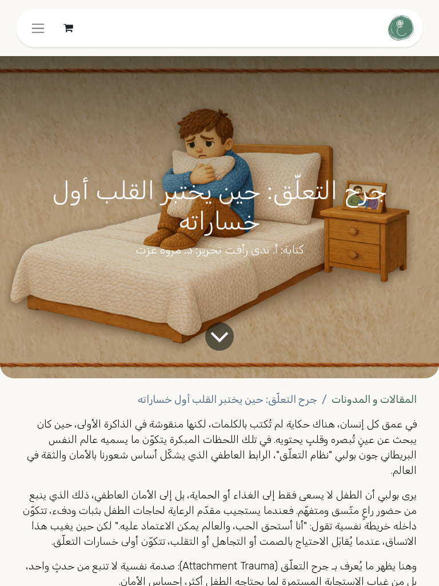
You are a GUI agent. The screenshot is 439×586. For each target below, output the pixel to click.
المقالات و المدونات (374, 399)
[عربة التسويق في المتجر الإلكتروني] (68, 28)
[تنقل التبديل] (38, 28)
